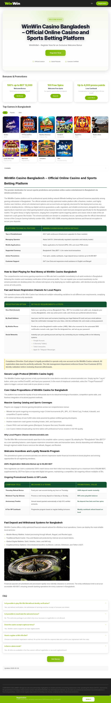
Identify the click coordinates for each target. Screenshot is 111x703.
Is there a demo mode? (12, 646)
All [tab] (5, 112)
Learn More (91, 98)
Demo (11, 126)
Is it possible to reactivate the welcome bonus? (21, 614)
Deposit (55, 96)
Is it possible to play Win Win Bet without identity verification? (27, 603)
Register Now (55, 53)
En (92, 3)
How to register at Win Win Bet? (16, 635)
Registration (102, 3)
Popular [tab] (12, 112)
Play (11, 122)
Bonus (88, 699)
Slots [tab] (20, 112)
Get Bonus (19, 96)
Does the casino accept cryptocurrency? (19, 625)
